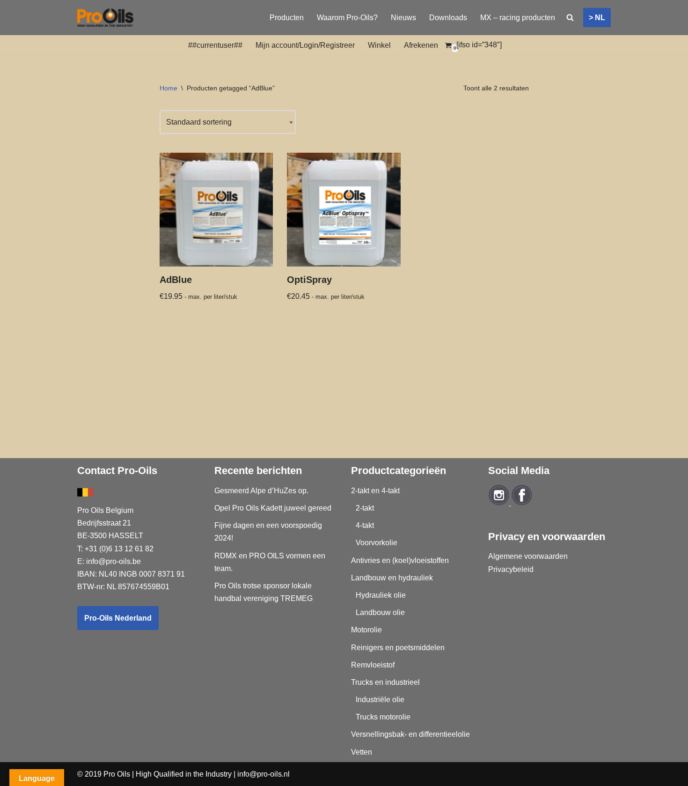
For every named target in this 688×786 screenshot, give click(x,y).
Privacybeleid (511, 569)
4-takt (365, 525)
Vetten (361, 752)
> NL (597, 18)
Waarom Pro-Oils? (347, 18)
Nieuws (403, 18)
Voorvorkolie (376, 543)
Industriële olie (380, 700)
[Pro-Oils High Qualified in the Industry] (105, 17)
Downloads (448, 18)
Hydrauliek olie (381, 595)
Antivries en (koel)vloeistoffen (400, 560)
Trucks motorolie (383, 717)
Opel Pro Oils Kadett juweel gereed (272, 508)
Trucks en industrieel (385, 682)
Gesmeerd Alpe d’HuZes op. (261, 491)
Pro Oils (116, 774)
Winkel (379, 45)
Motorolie (366, 630)
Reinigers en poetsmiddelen (398, 648)
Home (168, 88)
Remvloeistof (373, 665)
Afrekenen (421, 45)
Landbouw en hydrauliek (392, 578)
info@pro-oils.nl (263, 774)
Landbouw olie (380, 612)
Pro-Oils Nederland (118, 618)
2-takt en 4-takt (375, 491)
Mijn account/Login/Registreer (305, 45)
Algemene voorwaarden (528, 556)
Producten (287, 18)
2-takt (365, 508)
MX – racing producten (517, 18)
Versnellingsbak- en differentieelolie (410, 734)
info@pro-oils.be (113, 561)
